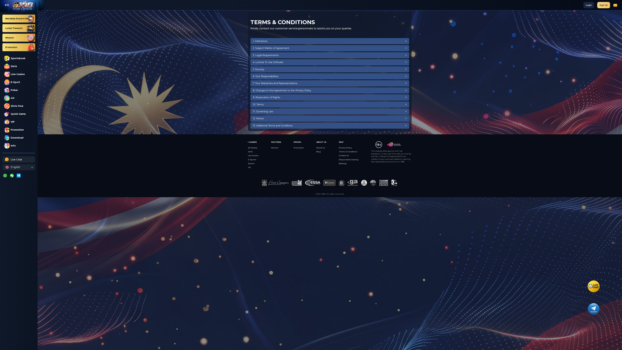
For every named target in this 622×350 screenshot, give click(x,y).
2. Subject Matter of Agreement (271, 48)
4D (12, 98)
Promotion (17, 129)
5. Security (258, 69)
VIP (13, 121)
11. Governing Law (263, 111)
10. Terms (258, 104)
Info (13, 145)
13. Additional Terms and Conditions (273, 125)
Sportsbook (18, 58)
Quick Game (18, 113)
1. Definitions (260, 41)
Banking (342, 163)
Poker (14, 90)
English (15, 167)
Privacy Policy (345, 148)
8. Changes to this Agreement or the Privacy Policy (282, 90)
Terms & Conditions (348, 152)
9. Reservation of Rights (266, 97)
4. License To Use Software (268, 62)
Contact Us (344, 155)
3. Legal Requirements (266, 55)
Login (589, 5)
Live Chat (16, 159)
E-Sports (252, 159)
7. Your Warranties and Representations (275, 83)
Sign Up (603, 5)
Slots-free (17, 106)
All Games (252, 148)
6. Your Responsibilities (265, 76)
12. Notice (258, 118)
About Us (320, 148)
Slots (14, 66)
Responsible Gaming (348, 159)
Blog (318, 152)
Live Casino (18, 74)
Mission (274, 148)
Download (17, 137)
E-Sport (15, 82)
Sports (251, 163)
